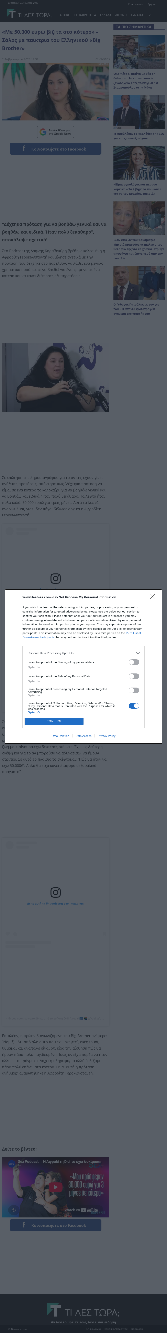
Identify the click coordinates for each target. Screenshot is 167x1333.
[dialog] (83, 667)
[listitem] (83, 653)
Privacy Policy (106, 735)
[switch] (134, 662)
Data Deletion (60, 735)
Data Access (83, 735)
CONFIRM (54, 721)
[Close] (154, 597)
